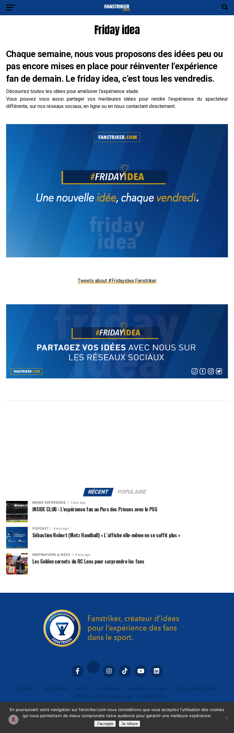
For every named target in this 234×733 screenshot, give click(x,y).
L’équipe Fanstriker (195, 689)
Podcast (27, 689)
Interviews (56, 689)
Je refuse (129, 723)
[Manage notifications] (13, 719)
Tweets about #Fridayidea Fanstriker (117, 281)
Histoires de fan (147, 689)
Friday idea (152, 697)
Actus (83, 689)
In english (109, 689)
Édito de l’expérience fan (104, 697)
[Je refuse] (226, 717)
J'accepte (105, 723)
